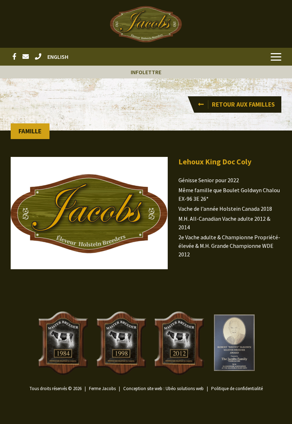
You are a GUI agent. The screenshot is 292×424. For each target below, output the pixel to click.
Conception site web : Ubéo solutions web (163, 388)
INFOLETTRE (146, 72)
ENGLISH (57, 56)
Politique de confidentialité (237, 388)
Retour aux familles (243, 104)
